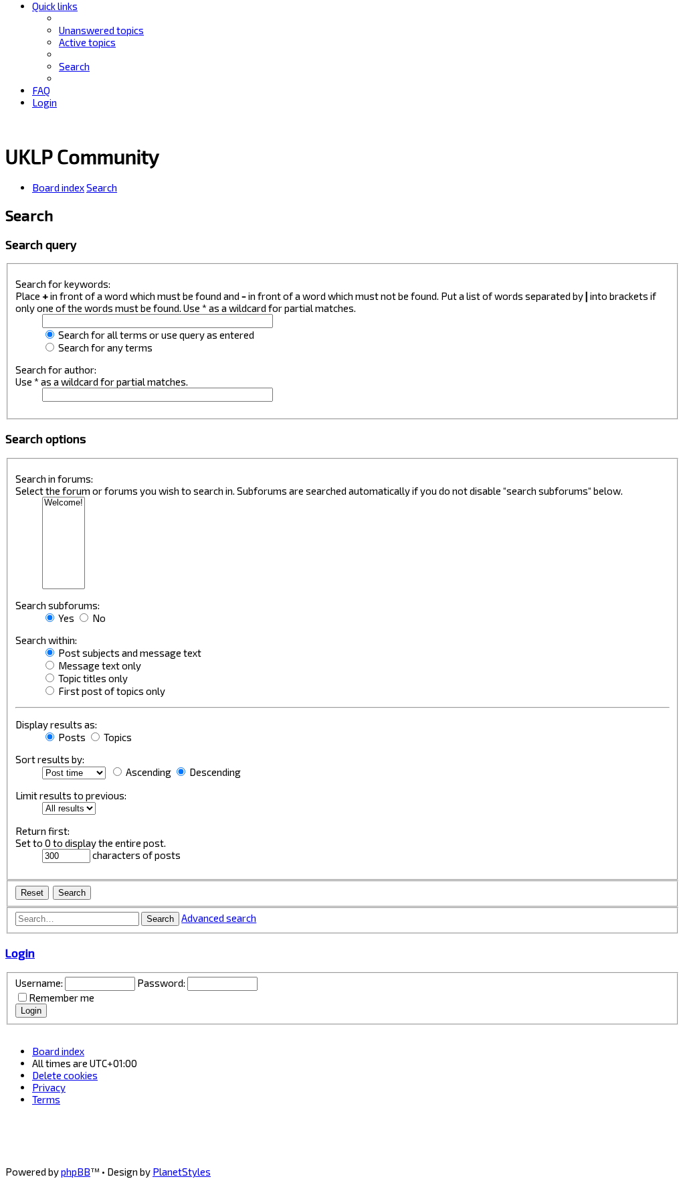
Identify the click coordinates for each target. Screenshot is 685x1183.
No (98, 618)
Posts (71, 737)
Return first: (42, 831)
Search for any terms (104, 347)
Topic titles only (92, 678)
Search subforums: (57, 605)
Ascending (147, 772)
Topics (117, 737)
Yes (65, 618)
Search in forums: (54, 479)
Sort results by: (49, 759)
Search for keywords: (62, 284)
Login (20, 952)
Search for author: (55, 370)
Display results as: (56, 724)
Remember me (61, 998)
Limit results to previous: (70, 795)
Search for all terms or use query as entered (155, 335)
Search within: (46, 640)
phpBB (75, 1172)
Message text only (98, 665)
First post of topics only (110, 691)
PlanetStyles (182, 1172)
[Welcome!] (63, 503)
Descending (214, 772)
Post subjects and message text (128, 653)
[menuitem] (101, 30)
